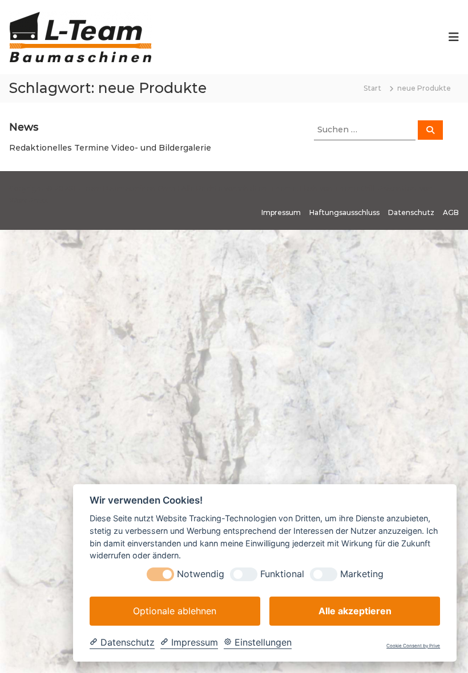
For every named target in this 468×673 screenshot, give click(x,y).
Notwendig (200, 574)
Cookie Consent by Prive (413, 645)
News (23, 127)
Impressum (281, 212)
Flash (309, 188)
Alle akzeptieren (355, 611)
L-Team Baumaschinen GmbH (127, 188)
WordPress (28, 200)
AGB (451, 212)
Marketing (362, 574)
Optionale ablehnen (174, 611)
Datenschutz (411, 212)
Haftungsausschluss (344, 212)
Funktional (282, 574)
